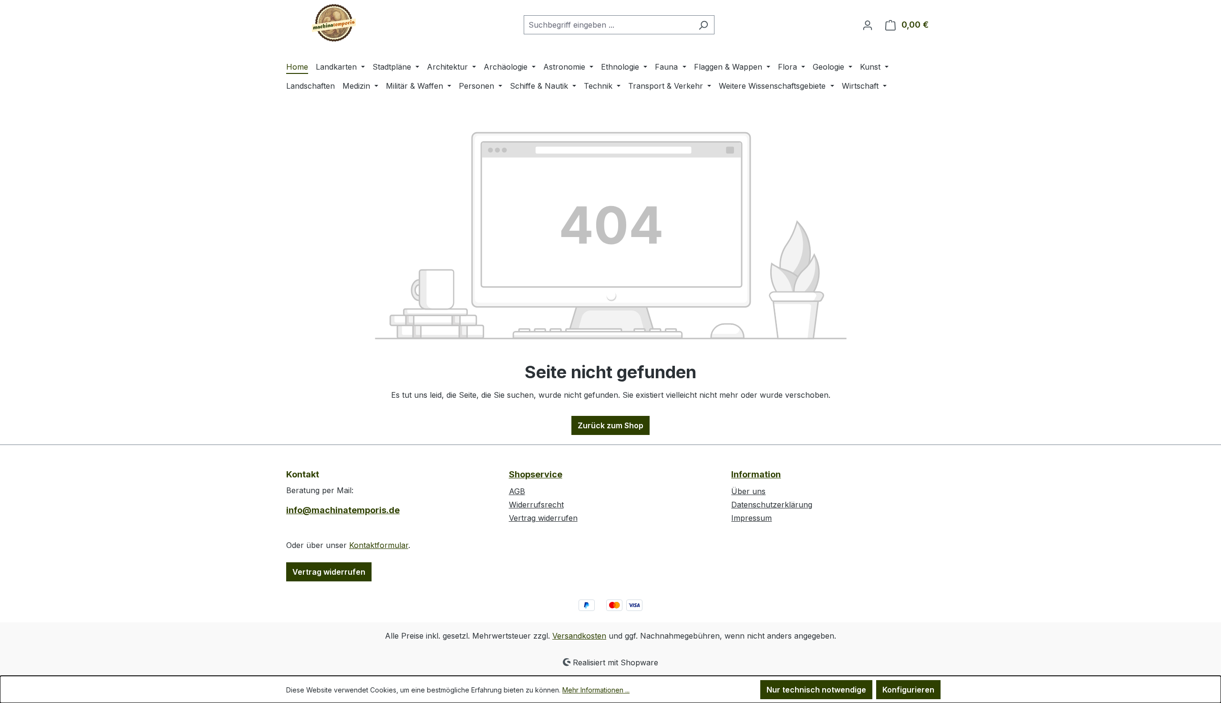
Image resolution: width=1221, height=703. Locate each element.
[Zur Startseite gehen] (334, 23)
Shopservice (535, 474)
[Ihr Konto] (867, 24)
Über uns (748, 491)
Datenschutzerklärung (771, 504)
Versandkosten (579, 636)
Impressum (751, 518)
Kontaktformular (378, 545)
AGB (517, 491)
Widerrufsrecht (536, 504)
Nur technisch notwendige (816, 689)
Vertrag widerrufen (328, 572)
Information (756, 474)
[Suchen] (703, 24)
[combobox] (608, 24)
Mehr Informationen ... (596, 690)
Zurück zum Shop (610, 425)
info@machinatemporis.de (343, 510)
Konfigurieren (908, 689)
